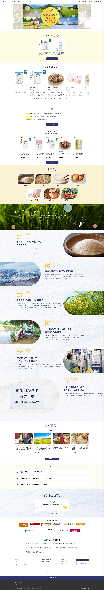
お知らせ (63, 559)
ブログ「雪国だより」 (45, 561)
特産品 (25, 564)
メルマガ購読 (81, 563)
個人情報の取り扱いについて (32, 588)
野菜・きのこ (18, 564)
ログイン (79, 1)
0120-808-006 (34, 552)
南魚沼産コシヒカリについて (46, 559)
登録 (65, 507)
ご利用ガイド (98, 1)
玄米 (25, 561)
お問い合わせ (63, 563)
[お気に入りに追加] (30, 151)
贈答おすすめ (18, 566)
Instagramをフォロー (52, 513)
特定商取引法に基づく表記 (41, 588)
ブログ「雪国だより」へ (51, 458)
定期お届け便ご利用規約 (23, 588)
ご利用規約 (16, 588)
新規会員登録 (84, 1)
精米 (17, 561)
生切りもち (26, 566)
